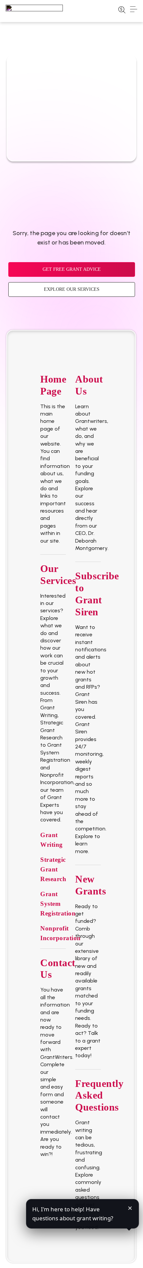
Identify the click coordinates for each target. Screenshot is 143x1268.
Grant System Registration (57, 903)
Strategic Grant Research (53, 869)
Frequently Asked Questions (99, 1095)
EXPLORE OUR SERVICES (71, 289)
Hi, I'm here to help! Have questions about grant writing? (72, 1213)
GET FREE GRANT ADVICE (72, 269)
